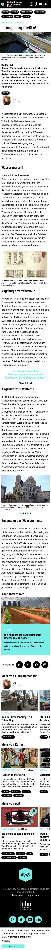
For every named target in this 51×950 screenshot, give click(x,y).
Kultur (5, 12)
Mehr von (19, 676)
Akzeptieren (13, 946)
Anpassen (6, 941)
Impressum (33, 895)
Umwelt (15, 12)
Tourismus (7, 795)
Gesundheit (39, 12)
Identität (20, 853)
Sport (17, 16)
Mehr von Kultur (12, 744)
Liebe (30, 853)
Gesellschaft (26, 12)
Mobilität (15, 791)
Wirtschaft (7, 16)
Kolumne (22, 857)
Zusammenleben (9, 857)
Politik (26, 16)
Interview (18, 795)
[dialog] (25, 938)
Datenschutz (18, 895)
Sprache (26, 791)
